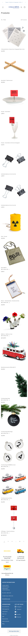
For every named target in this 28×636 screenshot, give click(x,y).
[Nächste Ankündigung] (25, 2)
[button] (2, 7)
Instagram (19, 606)
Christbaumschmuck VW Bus (6, 498)
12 (19, 541)
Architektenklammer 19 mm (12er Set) (8, 205)
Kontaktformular (6, 598)
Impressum (4, 611)
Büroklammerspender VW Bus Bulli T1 (8, 367)
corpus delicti (15, 635)
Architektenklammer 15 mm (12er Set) (8, 174)
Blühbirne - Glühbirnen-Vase (6, 334)
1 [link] (4, 541)
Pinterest (19, 617)
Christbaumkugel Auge (5, 398)
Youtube (19, 614)
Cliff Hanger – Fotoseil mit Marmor (8, 531)
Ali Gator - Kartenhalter (5, 111)
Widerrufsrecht (5, 621)
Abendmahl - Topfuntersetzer (7, 80)
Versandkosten (5, 606)
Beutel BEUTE (3, 267)
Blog (3, 623)
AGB (3, 616)
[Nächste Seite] (23, 541)
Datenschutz (5, 618)
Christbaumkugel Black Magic (7, 431)
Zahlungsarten (5, 609)
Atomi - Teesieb (4, 236)
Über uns (4, 614)
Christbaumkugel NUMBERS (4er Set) (8, 464)
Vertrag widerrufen (14, 631)
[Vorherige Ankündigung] (2, 2)
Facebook (19, 609)
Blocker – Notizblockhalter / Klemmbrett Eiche (10, 300)
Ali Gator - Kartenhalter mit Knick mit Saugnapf (10, 142)
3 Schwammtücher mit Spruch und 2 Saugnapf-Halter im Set (12, 49)
